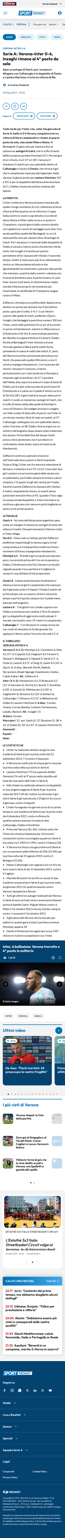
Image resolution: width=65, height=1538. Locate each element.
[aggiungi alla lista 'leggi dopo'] (15, 106)
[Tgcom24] (9, 4)
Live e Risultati (12, 1415)
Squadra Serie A (13, 1450)
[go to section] (58, 1030)
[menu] (5, 13)
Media (7, 1403)
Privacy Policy (10, 1477)
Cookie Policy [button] (40, 1471)
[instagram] (12, 1390)
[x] (27, 1390)
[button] (32, 13)
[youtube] (50, 1390)
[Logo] (32, 13)
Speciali (7, 1438)
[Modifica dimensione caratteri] (23, 106)
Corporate (8, 1471)
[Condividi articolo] (6, 106)
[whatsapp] (19, 1390)
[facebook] (4, 1390)
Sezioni (7, 1426)
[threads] (42, 1390)
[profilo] (59, 13)
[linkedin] (35, 1390)
